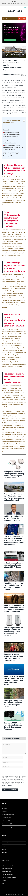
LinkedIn (4, 880)
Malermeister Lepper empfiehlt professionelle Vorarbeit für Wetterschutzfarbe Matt (12, 141)
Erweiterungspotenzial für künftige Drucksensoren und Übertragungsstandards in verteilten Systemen (13, 632)
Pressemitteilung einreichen (8, 843)
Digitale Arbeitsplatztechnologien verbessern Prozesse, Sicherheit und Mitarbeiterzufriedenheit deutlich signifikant (14, 540)
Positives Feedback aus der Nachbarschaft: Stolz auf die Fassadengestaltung (11, 154)
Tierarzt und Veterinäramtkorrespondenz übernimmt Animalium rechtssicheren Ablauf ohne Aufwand (14, 608)
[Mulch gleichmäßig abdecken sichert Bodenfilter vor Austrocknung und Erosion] (14, 693)
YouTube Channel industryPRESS (9, 877)
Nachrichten (23, 75)
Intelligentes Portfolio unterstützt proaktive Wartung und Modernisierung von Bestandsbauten (14, 475)
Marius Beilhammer (9, 74)
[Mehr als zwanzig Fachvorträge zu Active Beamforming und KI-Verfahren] (14, 556)
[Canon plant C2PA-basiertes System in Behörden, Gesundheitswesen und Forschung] (14, 716)
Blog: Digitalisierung (6, 871)
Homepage (4, 808)
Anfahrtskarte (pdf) (6, 820)
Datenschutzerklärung (7, 785)
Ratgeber (4, 849)
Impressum (4, 811)
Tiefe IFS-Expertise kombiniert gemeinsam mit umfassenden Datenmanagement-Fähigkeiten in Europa (14, 680)
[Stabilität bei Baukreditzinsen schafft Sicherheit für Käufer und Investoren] (14, 509)
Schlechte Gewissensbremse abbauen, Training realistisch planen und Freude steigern (13, 657)
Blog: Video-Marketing (7, 868)
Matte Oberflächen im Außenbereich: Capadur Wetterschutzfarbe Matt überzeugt (13, 128)
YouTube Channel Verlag (7, 874)
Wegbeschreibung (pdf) (7, 823)
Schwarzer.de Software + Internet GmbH (14, 894)
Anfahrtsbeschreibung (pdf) (8, 814)
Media (3, 839)
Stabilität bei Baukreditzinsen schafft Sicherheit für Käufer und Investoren (13, 518)
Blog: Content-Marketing (7, 865)
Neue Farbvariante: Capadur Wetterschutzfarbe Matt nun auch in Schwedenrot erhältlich (13, 147)
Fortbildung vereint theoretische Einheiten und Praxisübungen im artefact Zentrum (14, 586)
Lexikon (3, 846)
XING (3, 883)
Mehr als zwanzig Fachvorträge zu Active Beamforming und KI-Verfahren (14, 565)
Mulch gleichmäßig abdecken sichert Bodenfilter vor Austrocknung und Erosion (13, 704)
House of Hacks (14, 10)
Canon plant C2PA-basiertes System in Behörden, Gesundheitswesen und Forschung (13, 726)
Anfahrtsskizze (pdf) (6, 817)
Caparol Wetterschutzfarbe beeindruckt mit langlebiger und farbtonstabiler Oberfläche (11, 134)
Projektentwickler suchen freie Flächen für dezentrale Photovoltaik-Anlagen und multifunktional (14, 3)
